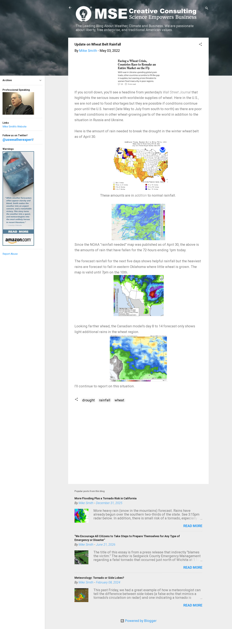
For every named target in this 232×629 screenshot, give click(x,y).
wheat (119, 400)
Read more (192, 526)
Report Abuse (10, 253)
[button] (200, 44)
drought (88, 400)
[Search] (207, 8)
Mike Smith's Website (15, 126)
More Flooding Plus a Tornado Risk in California (105, 498)
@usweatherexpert (18, 140)
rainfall (104, 400)
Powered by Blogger (140, 621)
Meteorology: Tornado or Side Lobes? (99, 577)
